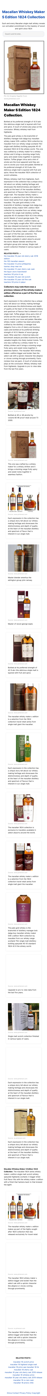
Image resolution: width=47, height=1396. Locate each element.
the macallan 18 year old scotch (17, 277)
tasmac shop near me (13, 266)
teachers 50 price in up (13, 274)
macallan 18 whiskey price (23, 1375)
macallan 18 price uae (17, 1367)
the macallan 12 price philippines (17, 264)
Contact (15, 1393)
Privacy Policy (25, 1393)
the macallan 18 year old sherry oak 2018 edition (21, 257)
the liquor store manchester (15, 272)
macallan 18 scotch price (23, 1362)
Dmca (9, 1393)
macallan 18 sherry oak (23, 1370)
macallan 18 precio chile (23, 1383)
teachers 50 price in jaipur (15, 282)
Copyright (36, 1393)
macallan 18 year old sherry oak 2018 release (23, 1372)
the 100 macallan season (14, 261)
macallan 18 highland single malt (23, 1364)
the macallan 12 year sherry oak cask (19, 269)
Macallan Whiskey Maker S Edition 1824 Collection (23, 14)
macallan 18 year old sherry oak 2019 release (23, 1377)
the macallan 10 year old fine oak (17, 279)
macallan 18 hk (33, 1367)
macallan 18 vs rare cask (23, 1380)
